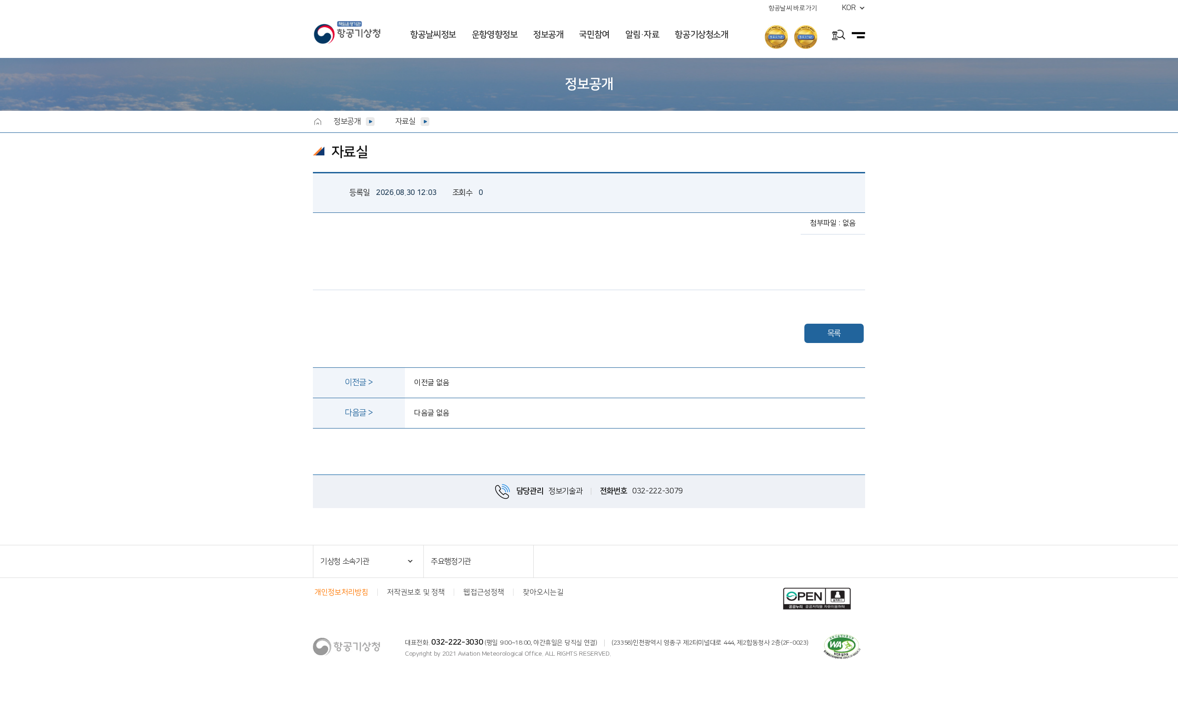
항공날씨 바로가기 (792, 8)
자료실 (405, 121)
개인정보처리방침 (341, 592)
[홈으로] (317, 121)
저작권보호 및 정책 (416, 592)
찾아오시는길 (543, 592)
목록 (834, 333)
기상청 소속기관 (344, 561)
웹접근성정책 (483, 592)
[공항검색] (838, 36)
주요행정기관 (451, 561)
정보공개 (347, 121)
